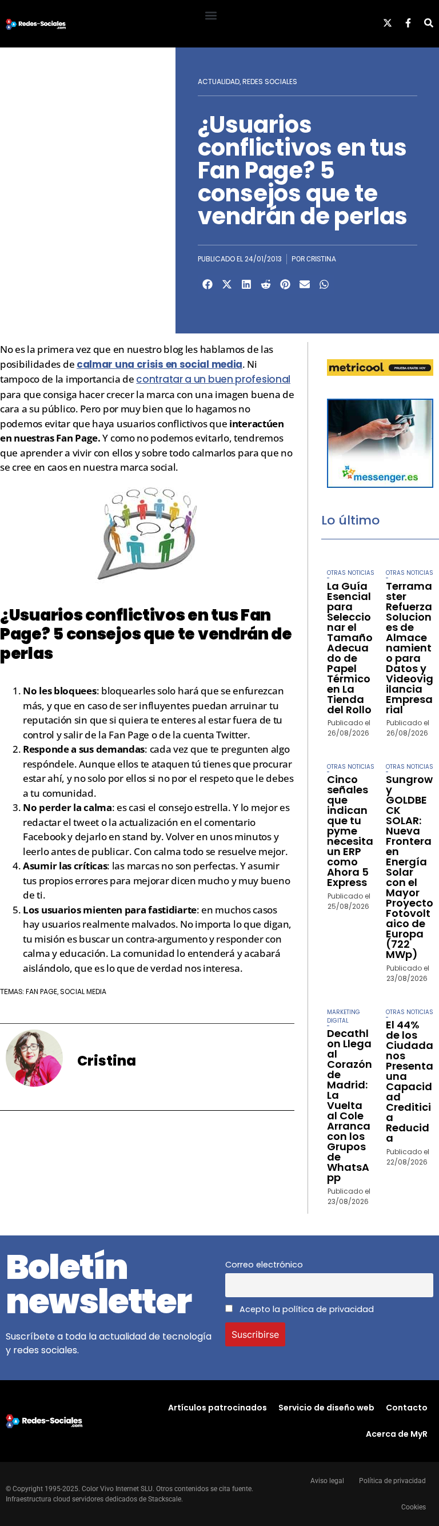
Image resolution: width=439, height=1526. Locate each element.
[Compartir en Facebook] (207, 284)
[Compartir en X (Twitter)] (227, 284)
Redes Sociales (269, 81)
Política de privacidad (392, 1481)
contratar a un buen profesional (213, 379)
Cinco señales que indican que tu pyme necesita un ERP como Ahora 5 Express (350, 830)
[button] (210, 15)
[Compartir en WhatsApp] (324, 284)
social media (83, 991)
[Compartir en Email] (304, 284)
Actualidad (219, 81)
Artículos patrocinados (217, 1407)
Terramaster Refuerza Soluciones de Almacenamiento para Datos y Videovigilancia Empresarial (409, 648)
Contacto (407, 1407)
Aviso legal (327, 1481)
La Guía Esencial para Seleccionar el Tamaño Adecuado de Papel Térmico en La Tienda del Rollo (350, 648)
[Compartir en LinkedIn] (246, 284)
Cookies (413, 1507)
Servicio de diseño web (326, 1407)
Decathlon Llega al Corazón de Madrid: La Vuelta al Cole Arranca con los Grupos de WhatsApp (349, 1105)
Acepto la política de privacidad (305, 1309)
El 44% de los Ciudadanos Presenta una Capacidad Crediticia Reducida (409, 1081)
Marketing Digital (343, 1016)
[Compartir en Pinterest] (285, 284)
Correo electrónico (264, 1264)
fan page (41, 991)
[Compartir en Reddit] (266, 284)
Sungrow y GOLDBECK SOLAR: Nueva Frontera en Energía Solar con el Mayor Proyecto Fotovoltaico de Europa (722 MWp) (409, 866)
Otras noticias (350, 573)
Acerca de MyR (397, 1434)
